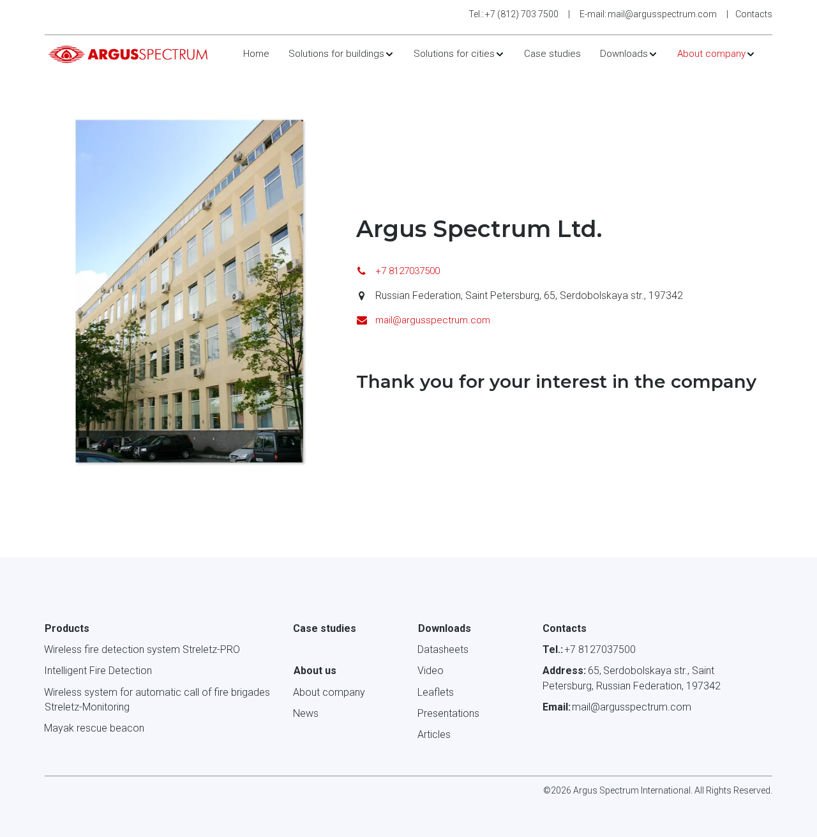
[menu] (499, 54)
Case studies (552, 53)
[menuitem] (256, 54)
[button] (341, 54)
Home (256, 53)
